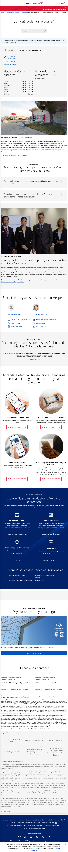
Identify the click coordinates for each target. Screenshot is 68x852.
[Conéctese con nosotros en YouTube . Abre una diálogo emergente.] (49, 837)
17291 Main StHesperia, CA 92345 (12, 57)
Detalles (25, 689)
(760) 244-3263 (11, 61)
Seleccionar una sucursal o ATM (55, 9)
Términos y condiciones (34, 359)
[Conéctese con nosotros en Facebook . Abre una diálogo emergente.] (19, 837)
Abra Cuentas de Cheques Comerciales (20, 580)
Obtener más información (17, 427)
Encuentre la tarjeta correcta (17, 534)
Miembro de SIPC (61, 774)
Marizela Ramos (40, 314)
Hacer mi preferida (11, 64)
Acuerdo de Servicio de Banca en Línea (12, 761)
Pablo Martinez (14, 314)
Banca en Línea (39, 580)
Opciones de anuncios (48, 822)
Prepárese (17, 560)
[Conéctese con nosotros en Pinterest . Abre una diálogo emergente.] (37, 837)
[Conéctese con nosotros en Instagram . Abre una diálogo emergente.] (25, 837)
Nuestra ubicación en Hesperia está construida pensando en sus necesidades (34, 181)
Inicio (3, 12)
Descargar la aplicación (51, 560)
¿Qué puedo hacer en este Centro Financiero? (14, 155)
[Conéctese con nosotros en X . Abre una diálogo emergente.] (43, 837)
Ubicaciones (9, 12)
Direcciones (4, 689)
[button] (3, 3)
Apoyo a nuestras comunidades (32, 31)
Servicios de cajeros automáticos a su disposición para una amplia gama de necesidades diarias (34, 194)
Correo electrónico (16, 326)
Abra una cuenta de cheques (51, 534)
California (18, 12)
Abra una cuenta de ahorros (17, 575)
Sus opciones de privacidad (14, 825)
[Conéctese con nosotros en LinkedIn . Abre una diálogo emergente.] (31, 837)
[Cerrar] (65, 845)
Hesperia (24, 12)
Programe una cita (41, 326)
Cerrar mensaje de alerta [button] (63, 40)
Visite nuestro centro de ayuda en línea (12, 282)
